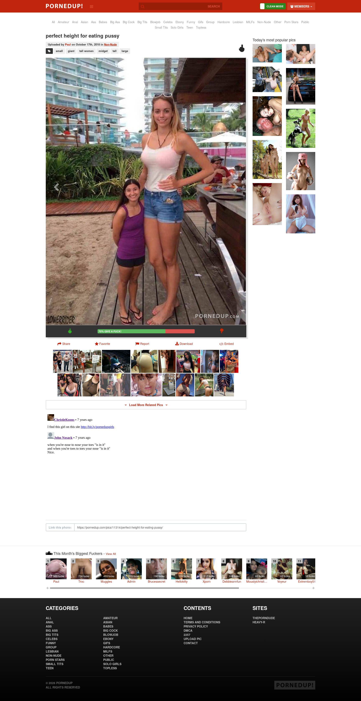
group (210, 22)
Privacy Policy (196, 626)
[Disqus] (146, 465)
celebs (168, 22)
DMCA (188, 630)
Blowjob (155, 22)
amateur (63, 22)
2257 (187, 635)
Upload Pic (193, 639)
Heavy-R (259, 622)
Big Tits (142, 22)
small (59, 51)
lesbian (238, 22)
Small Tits (161, 27)
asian (84, 22)
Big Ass (115, 22)
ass (93, 22)
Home (188, 618)
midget (103, 51)
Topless (201, 27)
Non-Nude (264, 22)
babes (103, 22)
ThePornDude (264, 618)
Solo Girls (177, 27)
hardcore (223, 22)
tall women (86, 51)
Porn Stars (291, 22)
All (53, 22)
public (305, 22)
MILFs (250, 22)
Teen (189, 27)
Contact (191, 643)
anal (75, 22)
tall (115, 51)
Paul (68, 44)
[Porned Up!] (64, 6)
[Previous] (56, 197)
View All (111, 554)
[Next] (235, 197)
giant (71, 51)
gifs (200, 22)
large (125, 51)
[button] (142, 343)
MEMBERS (302, 6)
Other (277, 22)
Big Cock (129, 22)
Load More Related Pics (146, 405)
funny (191, 22)
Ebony (179, 22)
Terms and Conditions (202, 622)
